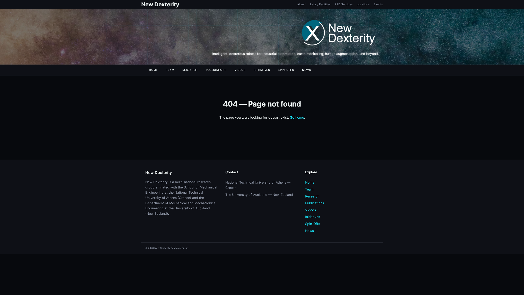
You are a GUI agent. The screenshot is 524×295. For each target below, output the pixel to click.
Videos (240, 69)
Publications (216, 69)
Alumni (301, 4)
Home (153, 69)
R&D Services (344, 4)
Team (170, 69)
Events (378, 4)
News (306, 69)
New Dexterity (160, 4)
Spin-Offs (286, 69)
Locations (363, 4)
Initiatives (262, 69)
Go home (297, 117)
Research (190, 69)
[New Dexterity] (338, 33)
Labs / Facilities (320, 4)
